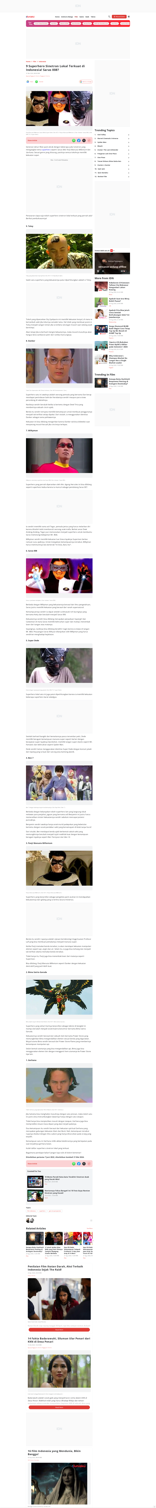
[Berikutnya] (93, 1240)
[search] (109, 16)
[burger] (128, 16)
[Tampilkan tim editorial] (91, 1220)
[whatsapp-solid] (73, 140)
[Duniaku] (30, 17)
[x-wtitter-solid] (84, 140)
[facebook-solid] (79, 140)
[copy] (89, 140)
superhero (46, 150)
